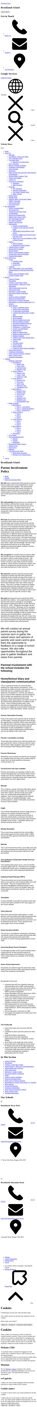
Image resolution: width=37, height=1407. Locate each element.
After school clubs (14, 203)
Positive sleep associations (21, 309)
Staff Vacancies (17, 185)
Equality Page (13, 197)
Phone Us (8, 35)
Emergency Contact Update (17, 291)
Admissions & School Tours (17, 212)
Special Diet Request (15, 350)
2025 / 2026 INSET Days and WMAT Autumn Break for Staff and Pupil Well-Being (21, 270)
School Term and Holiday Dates (19, 274)
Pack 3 (19, 417)
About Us (8, 153)
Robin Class (20, 364)
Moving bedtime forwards (21, 322)
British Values (13, 196)
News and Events (10, 258)
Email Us (8, 52)
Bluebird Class (21, 400)
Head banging (17, 330)
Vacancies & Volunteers (16, 181)
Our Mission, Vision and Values (19, 157)
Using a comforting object (21, 307)
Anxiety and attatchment (20, 329)
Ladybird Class (21, 368)
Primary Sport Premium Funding (19, 252)
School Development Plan (17, 215)
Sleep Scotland (17, 346)
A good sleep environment (21, 311)
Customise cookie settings (24, 1324)
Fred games (16, 433)
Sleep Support (13, 306)
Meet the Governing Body (21, 162)
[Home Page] (5, 3)
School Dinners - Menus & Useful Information (19, 1066)
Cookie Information (11, 1259)
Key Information (10, 206)
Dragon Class (21, 380)
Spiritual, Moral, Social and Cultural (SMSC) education (20, 200)
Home (7, 151)
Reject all (4, 1324)
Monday (15, 439)
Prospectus (12, 171)
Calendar (11, 267)
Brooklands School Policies (21, 245)
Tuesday (15, 440)
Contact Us (12, 180)
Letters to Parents (14, 279)
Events (11, 259)
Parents (7, 277)
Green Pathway (17, 378)
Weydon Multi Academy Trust (18, 176)
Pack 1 (19, 414)
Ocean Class (20, 394)
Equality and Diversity (16, 222)
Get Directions (9, 69)
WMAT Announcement (16, 208)
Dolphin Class (21, 392)
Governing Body (14, 160)
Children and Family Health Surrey (24, 337)
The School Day (14, 210)
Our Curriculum (14, 164)
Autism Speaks (17, 345)
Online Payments (6, 78)
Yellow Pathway (18, 371)
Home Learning (14, 403)
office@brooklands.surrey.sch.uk (11, 1141)
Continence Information (16, 352)
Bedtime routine (18, 316)
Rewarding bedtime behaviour (22, 323)
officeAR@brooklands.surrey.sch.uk (12, 1218)
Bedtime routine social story (21, 334)
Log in (7, 458)
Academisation (13, 213)
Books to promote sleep (20, 332)
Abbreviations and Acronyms (18, 288)
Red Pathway (17, 362)
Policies (11, 242)
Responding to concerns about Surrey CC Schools (20, 1082)
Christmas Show (18, 261)
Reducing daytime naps (20, 325)
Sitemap (7, 1257)
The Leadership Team (15, 158)
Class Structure (13, 169)
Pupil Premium (13, 251)
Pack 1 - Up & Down (23, 407)
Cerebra (15, 341)
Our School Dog (14, 204)
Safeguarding (13, 224)
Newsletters (12, 281)
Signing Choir (13, 446)
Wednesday (16, 442)
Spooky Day (17, 265)
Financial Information (15, 256)
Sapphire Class (21, 398)
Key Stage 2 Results (15, 220)
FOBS (11, 295)
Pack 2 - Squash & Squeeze (25, 408)
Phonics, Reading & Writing (17, 165)
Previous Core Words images (22, 455)
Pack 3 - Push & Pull (23, 410)
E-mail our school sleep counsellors (24, 348)
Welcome (12, 155)
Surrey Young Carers (15, 355)
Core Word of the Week (16, 451)
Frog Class (20, 382)
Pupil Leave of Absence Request (19, 300)
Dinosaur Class (21, 385)
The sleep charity (18, 343)
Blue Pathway (17, 389)
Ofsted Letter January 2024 (17, 217)
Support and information (20, 226)
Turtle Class (20, 384)
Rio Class (20, 396)
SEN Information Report (16, 219)
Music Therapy (17, 194)
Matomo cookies (11, 1369)
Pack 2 (19, 416)
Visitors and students (15, 178)
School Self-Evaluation (16, 249)
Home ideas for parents (20, 453)
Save (18, 1405)
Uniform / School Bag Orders (18, 282)
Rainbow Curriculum (15, 361)
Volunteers (16, 183)
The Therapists (17, 188)
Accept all (12, 1324)
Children (7, 359)
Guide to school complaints (17, 297)
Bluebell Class (21, 391)
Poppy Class (20, 366)
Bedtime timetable (18, 336)
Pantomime (16, 263)
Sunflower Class (22, 376)
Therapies (12, 187)
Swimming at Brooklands (17, 167)
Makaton (11, 449)
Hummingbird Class (23, 401)
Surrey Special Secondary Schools (19, 353)
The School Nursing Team (21, 192)
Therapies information (19, 190)
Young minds (17, 339)
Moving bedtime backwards (21, 320)
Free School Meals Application (18, 293)
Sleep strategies (17, 318)
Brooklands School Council (17, 444)
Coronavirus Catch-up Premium (19, 254)
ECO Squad (12, 435)
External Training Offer (16, 275)
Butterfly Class (21, 369)
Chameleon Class (22, 387)
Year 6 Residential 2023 (16, 437)
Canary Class (21, 375)
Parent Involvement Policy (17, 298)
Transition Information (16, 357)
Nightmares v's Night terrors (21, 327)
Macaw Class (21, 373)
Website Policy (9, 1261)
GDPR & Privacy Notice (16, 247)
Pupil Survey (13, 447)
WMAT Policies (18, 243)
